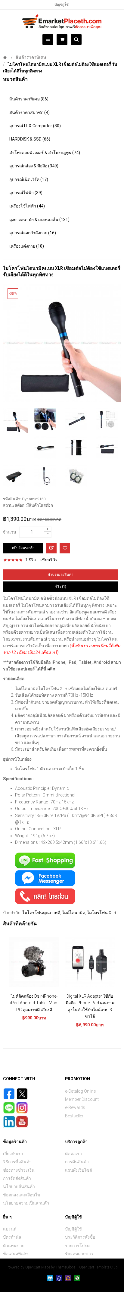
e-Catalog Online (80, 1091)
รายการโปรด (77, 1245)
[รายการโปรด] (65, 548)
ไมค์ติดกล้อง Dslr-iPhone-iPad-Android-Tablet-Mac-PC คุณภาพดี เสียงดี (34, 1003)
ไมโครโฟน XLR (101, 912)
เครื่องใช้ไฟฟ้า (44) (27, 206)
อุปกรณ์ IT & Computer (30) (35, 125)
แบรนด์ (10, 1229)
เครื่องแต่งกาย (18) (26, 246)
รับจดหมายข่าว (79, 1253)
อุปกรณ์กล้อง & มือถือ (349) (33, 165)
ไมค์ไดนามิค (73, 912)
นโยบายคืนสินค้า (19, 1186)
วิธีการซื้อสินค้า (17, 1161)
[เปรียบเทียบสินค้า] (51, 548)
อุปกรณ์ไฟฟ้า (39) (25, 192)
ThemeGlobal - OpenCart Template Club (87, 1267)
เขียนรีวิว (48, 559)
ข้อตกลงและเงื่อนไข (21, 1194)
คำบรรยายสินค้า (60, 574)
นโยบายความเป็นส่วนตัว (26, 1203)
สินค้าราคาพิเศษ (31, 57)
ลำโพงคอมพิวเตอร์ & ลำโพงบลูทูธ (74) (44, 152)
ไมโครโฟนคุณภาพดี (41, 912)
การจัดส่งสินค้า (17, 1178)
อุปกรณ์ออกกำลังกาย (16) (32, 232)
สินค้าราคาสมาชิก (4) (29, 112)
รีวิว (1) (60, 586)
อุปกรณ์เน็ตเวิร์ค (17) (28, 179)
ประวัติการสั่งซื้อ (80, 1237)
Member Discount (82, 1099)
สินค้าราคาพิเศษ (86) (28, 99)
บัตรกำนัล (12, 1237)
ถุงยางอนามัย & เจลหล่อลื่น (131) (39, 219)
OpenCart (32, 1267)
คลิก (50, 669)
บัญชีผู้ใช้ (61, 4)
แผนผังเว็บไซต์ (78, 1170)
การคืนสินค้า (77, 1161)
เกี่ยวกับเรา (13, 1153)
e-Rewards (75, 1107)
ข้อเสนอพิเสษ (15, 1253)
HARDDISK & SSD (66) (29, 139)
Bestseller (74, 1115)
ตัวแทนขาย (13, 1245)
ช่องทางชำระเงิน (19, 1170)
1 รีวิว (30, 559)
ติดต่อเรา (73, 1153)
